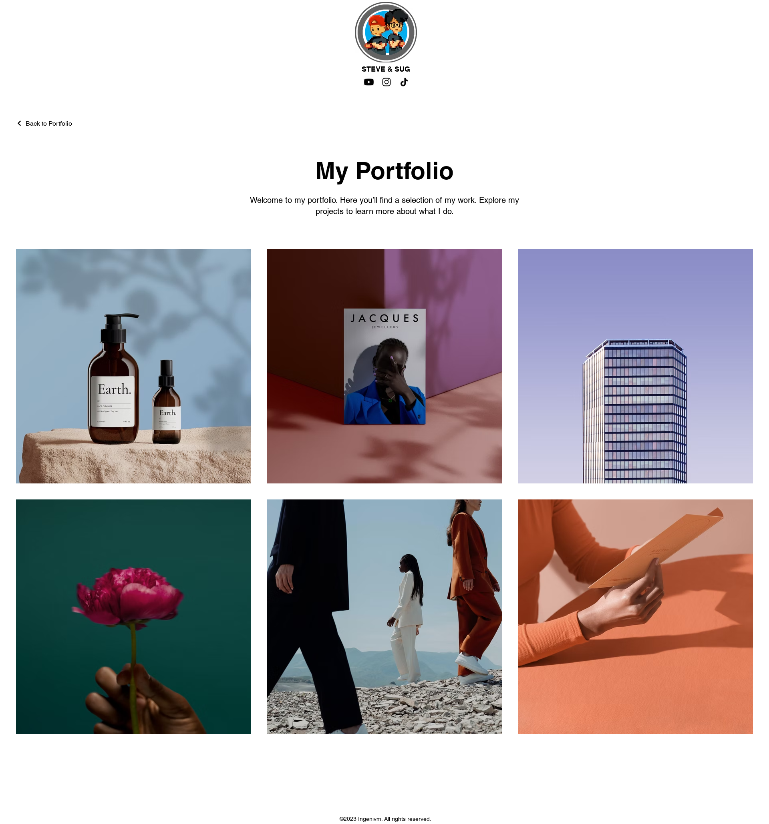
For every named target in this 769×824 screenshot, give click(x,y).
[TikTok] (404, 82)
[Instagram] (386, 82)
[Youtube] (368, 82)
